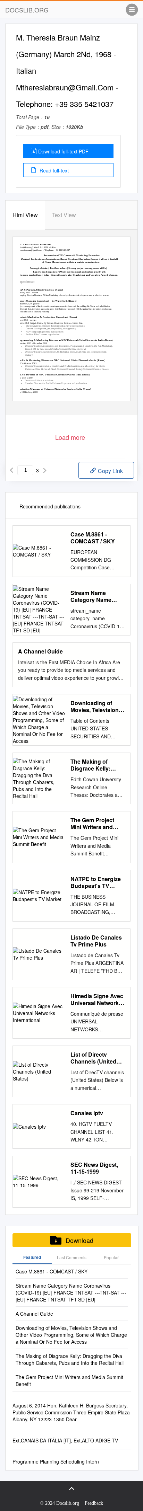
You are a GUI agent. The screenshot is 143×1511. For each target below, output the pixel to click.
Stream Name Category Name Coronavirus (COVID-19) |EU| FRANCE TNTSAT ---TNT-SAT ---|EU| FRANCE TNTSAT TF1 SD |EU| (97, 596)
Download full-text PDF (63, 151)
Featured (32, 1257)
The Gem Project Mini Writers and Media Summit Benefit (92, 823)
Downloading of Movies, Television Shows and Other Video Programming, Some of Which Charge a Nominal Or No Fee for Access (97, 706)
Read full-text (53, 170)
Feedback (94, 1503)
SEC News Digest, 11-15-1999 (94, 1168)
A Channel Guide (40, 651)
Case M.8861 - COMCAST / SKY (92, 538)
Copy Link (109, 471)
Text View (64, 215)
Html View (25, 215)
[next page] (45, 470)
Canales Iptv (86, 1113)
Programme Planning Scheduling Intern (55, 1461)
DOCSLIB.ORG (27, 9)
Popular (111, 1257)
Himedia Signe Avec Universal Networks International (96, 999)
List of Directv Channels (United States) (93, 1058)
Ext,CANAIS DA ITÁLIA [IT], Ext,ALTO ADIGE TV (65, 1440)
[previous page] (11, 470)
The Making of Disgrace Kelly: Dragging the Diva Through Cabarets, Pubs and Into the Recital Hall (95, 765)
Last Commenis (71, 1257)
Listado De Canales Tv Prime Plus (96, 941)
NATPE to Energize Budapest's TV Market (95, 882)
